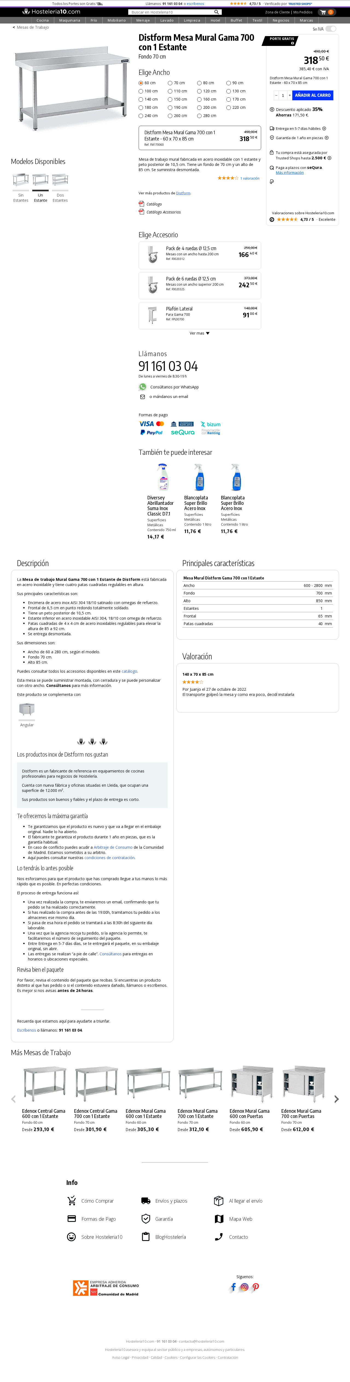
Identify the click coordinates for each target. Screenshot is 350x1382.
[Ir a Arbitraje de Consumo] (107, 1296)
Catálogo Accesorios (164, 212)
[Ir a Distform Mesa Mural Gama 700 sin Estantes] (21, 189)
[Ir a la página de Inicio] (51, 13)
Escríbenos (26, 1030)
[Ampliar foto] (72, 141)
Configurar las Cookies (197, 1357)
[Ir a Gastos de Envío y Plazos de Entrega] (291, 43)
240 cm (151, 115)
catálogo (129, 671)
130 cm (239, 90)
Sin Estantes (20, 197)
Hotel (215, 20)
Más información (290, 172)
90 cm (237, 82)
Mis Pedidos (302, 12)
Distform (183, 193)
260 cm (180, 115)
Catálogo (154, 204)
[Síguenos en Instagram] (244, 1292)
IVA (318, 29)
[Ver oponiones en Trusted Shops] (300, 3)
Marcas (306, 20)
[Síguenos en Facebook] (233, 1292)
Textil (257, 20)
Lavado (167, 20)
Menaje (143, 20)
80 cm (208, 82)
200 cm (209, 107)
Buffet (236, 20)
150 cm (180, 99)
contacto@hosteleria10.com (201, 1341)
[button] (337, 1100)
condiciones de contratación (109, 857)
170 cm (239, 99)
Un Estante (40, 197)
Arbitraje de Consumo (113, 847)
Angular (27, 724)
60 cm (150, 82)
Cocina (43, 20)
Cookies (171, 1357)
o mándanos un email (169, 396)
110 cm (180, 90)
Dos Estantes (60, 197)
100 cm (151, 90)
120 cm (209, 90)
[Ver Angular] (27, 719)
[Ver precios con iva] (330, 29)
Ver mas (197, 333)
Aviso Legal (120, 1357)
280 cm (209, 115)
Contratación (228, 1357)
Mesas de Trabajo (33, 27)
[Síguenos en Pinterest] (255, 1292)
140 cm (151, 99)
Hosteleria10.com (140, 1341)
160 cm (209, 99)
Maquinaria (69, 20)
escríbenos (195, 3)
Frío (94, 20)
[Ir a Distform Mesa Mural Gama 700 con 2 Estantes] (60, 189)
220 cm (239, 107)
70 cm (179, 82)
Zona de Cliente (277, 12)
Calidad (156, 1357)
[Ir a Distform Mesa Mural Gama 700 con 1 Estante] (40, 189)
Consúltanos (111, 953)
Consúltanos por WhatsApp (174, 387)
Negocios (281, 20)
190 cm (180, 107)
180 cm (151, 107)
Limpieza (192, 20)
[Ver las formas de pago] (180, 434)
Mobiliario (117, 20)
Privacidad (140, 1357)
